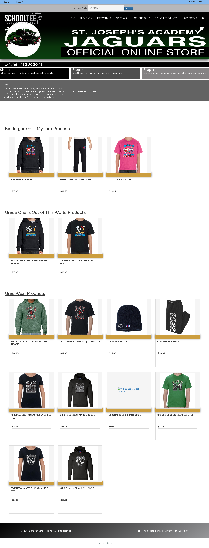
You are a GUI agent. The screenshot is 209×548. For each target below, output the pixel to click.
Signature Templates (166, 18)
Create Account (22, 2)
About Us (85, 18)
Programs (121, 18)
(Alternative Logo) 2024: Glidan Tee (80, 341)
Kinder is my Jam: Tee (120, 179)
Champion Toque (118, 341)
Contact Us (190, 18)
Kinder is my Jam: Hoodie (24, 179)
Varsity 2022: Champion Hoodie (77, 488)
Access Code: (81, 8)
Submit (129, 8)
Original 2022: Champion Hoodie (77, 415)
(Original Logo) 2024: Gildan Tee (175, 415)
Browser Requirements (104, 543)
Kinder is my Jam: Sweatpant (75, 179)
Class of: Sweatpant (169, 341)
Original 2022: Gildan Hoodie (125, 415)
